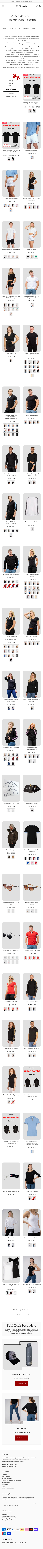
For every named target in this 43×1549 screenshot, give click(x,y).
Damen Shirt (11, 1238)
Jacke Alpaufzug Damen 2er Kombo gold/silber (31, 1095)
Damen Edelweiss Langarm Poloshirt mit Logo (11, 700)
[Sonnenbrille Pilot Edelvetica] (11, 935)
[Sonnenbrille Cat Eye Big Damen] (32, 887)
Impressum (5, 1484)
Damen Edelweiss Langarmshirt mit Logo (31, 700)
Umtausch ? (5, 1514)
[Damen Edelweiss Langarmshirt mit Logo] (32, 684)
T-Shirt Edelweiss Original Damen (32, 575)
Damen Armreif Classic (32, 803)
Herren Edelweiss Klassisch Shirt (11, 249)
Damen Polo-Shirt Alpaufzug (11, 1095)
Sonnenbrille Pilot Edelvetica (11, 950)
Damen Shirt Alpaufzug (32, 636)
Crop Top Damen (31, 249)
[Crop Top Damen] (32, 234)
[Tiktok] (11, 1539)
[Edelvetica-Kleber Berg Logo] (11, 788)
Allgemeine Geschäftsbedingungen (11, 1480)
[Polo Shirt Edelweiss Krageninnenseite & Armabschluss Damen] (11, 621)
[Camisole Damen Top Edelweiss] (32, 1269)
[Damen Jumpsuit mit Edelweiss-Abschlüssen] (32, 183)
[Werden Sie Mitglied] (34, 1503)
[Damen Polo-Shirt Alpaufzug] (11, 1079)
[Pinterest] (3, 1539)
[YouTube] (6, 1539)
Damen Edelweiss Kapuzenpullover (32, 748)
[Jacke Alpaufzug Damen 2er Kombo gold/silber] (32, 1079)
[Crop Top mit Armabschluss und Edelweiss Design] (11, 281)
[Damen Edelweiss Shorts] (11, 183)
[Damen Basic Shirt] (11, 338)
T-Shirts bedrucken (7, 1478)
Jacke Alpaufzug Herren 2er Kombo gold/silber (11, 1142)
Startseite (4, 28)
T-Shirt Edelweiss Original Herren (32, 354)
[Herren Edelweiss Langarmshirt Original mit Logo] (32, 458)
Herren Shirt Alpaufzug (32, 415)
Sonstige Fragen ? (7, 1520)
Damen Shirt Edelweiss (32, 1191)
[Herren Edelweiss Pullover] (32, 506)
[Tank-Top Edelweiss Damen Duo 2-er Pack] (11, 1269)
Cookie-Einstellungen (8, 1488)
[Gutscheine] (11, 83)
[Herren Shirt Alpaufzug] (32, 399)
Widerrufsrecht (6, 1482)
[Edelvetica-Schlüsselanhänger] (11, 1176)
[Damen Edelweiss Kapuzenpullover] (32, 732)
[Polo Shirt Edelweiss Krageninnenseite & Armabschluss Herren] (11, 399)
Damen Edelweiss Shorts (11, 198)
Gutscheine (11, 93)
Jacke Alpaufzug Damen (11, 1048)
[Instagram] (9, 1539)
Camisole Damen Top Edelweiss (32, 1284)
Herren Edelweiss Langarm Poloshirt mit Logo (11, 474)
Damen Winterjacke (11, 850)
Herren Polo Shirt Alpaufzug (32, 1048)
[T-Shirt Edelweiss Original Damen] (32, 559)
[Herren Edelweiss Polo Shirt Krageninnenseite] (32, 281)
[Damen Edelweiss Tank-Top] (32, 1222)
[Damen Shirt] (11, 1222)
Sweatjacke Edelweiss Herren (11, 574)
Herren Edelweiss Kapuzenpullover (11, 522)
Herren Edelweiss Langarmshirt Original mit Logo (32, 474)
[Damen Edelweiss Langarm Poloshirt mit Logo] (11, 684)
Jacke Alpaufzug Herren (32, 1001)
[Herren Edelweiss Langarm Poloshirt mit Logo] (11, 458)
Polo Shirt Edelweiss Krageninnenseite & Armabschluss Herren (11, 416)
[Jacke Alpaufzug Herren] (32, 986)
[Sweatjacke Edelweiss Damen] (11, 732)
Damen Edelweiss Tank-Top (31, 1238)
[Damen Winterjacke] (11, 834)
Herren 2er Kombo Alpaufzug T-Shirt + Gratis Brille (11, 151)
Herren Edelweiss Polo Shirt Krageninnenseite (31, 297)
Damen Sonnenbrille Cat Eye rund (11, 903)
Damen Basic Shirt (11, 353)
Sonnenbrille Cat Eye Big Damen (32, 903)
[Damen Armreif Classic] (32, 788)
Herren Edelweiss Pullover (32, 522)
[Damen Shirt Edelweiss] (32, 1176)
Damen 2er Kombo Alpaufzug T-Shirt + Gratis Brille (32, 103)
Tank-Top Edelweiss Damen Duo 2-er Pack (11, 1285)
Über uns (4, 1474)
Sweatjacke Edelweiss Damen (11, 747)
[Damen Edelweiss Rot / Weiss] (11, 986)
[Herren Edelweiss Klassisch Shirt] (11, 234)
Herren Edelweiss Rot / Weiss (32, 950)
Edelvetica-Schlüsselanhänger (11, 1191)
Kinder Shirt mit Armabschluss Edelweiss (32, 850)
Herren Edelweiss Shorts (31, 150)
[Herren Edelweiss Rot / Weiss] (32, 935)
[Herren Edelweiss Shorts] (32, 135)
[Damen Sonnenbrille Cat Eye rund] (11, 887)
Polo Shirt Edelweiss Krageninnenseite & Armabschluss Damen (11, 638)
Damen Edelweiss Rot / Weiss (11, 1001)
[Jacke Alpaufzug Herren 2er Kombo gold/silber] (11, 1126)
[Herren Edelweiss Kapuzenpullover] (11, 506)
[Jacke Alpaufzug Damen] (11, 1033)
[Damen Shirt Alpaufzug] (32, 621)
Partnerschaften (6, 1476)
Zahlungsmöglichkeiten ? (9, 1518)
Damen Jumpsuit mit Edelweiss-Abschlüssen (31, 199)
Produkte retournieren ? (8, 1516)
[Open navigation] (3, 6)
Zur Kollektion (21, 1383)
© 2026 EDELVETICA (8, 1543)
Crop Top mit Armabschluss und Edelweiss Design (11, 297)
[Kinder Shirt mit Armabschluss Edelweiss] (32, 834)
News (3, 1486)
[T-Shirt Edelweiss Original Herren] (32, 338)
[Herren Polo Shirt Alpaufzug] (32, 1033)
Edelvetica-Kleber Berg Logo (11, 803)
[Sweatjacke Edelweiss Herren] (11, 559)
